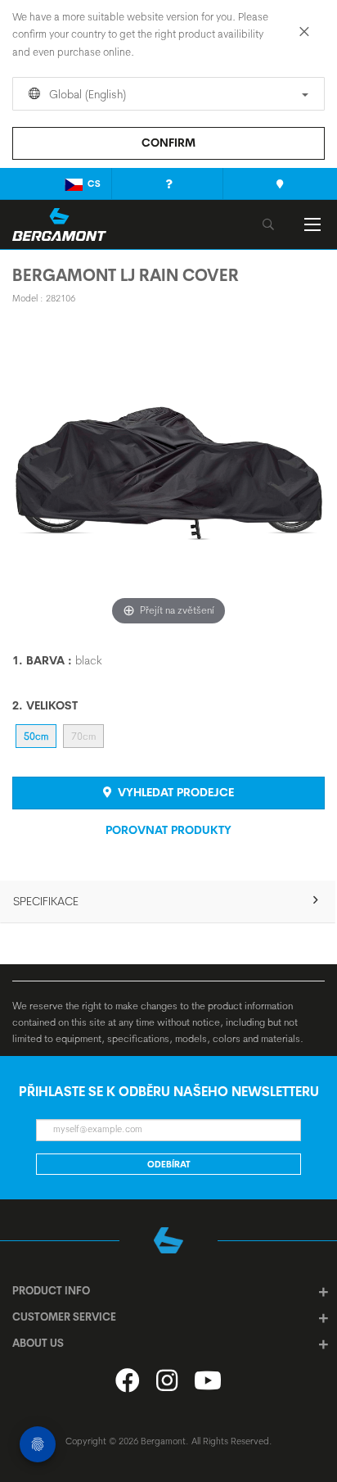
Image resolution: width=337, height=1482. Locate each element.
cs (94, 183)
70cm (83, 736)
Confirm (168, 142)
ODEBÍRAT (169, 1164)
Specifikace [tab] (46, 901)
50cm (36, 736)
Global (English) (86, 94)
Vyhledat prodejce (174, 792)
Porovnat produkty (168, 830)
